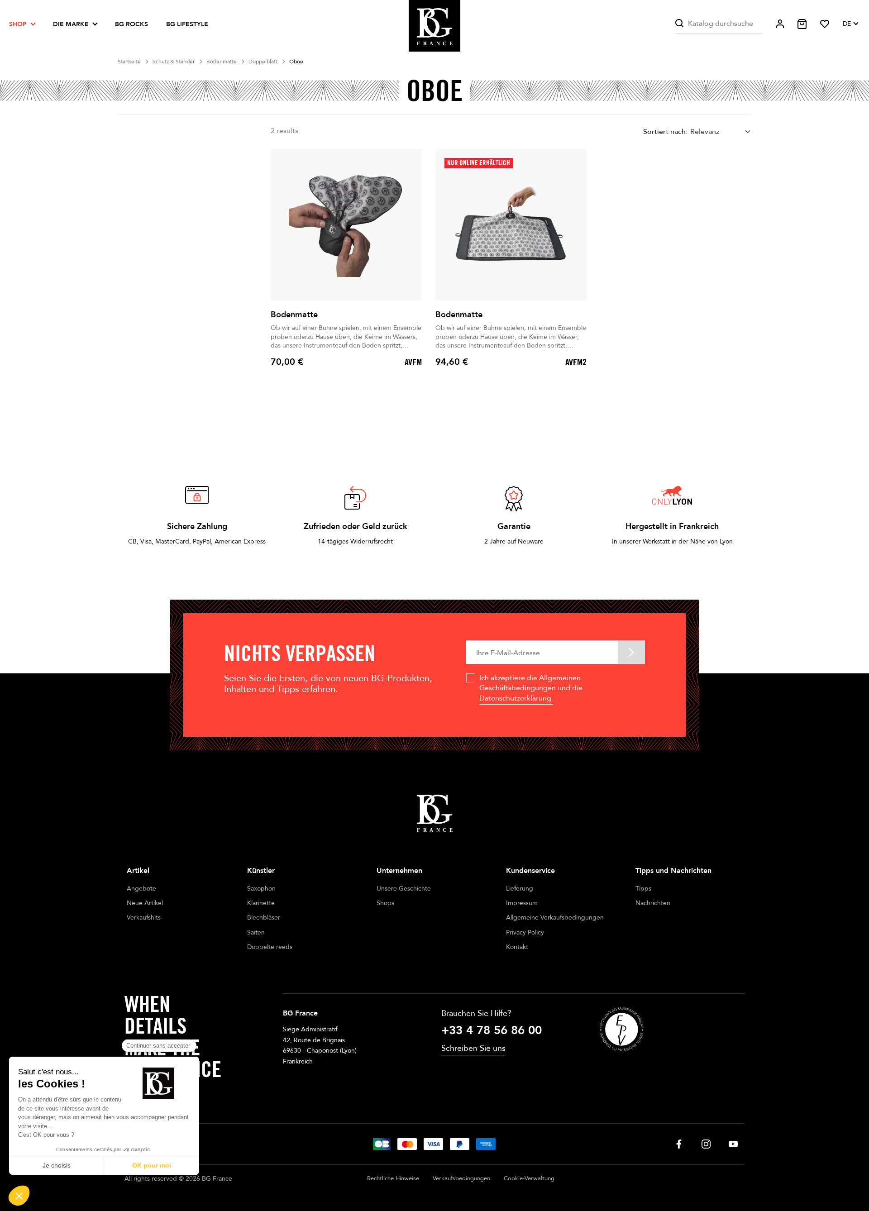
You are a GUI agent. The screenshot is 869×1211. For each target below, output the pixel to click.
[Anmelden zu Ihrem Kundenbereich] (780, 24)
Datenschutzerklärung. (516, 698)
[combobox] (720, 131)
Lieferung (519, 888)
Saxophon (261, 888)
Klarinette (261, 903)
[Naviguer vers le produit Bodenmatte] (346, 224)
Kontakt (517, 947)
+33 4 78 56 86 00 (491, 1030)
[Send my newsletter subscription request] (631, 651)
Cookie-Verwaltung (529, 1178)
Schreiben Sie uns (473, 1048)
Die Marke (71, 24)
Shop (18, 24)
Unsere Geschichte (404, 888)
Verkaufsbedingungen (461, 1178)
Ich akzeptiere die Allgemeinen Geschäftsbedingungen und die (531, 688)
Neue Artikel (145, 903)
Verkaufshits (144, 917)
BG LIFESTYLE (187, 24)
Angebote (141, 888)
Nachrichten (652, 903)
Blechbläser (263, 917)
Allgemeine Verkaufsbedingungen (555, 917)
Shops (385, 903)
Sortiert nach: (665, 132)
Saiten (256, 932)
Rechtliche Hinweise (393, 1178)
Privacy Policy (525, 932)
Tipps (643, 888)
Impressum (522, 903)
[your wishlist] (824, 24)
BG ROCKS (131, 24)
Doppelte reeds (269, 947)
